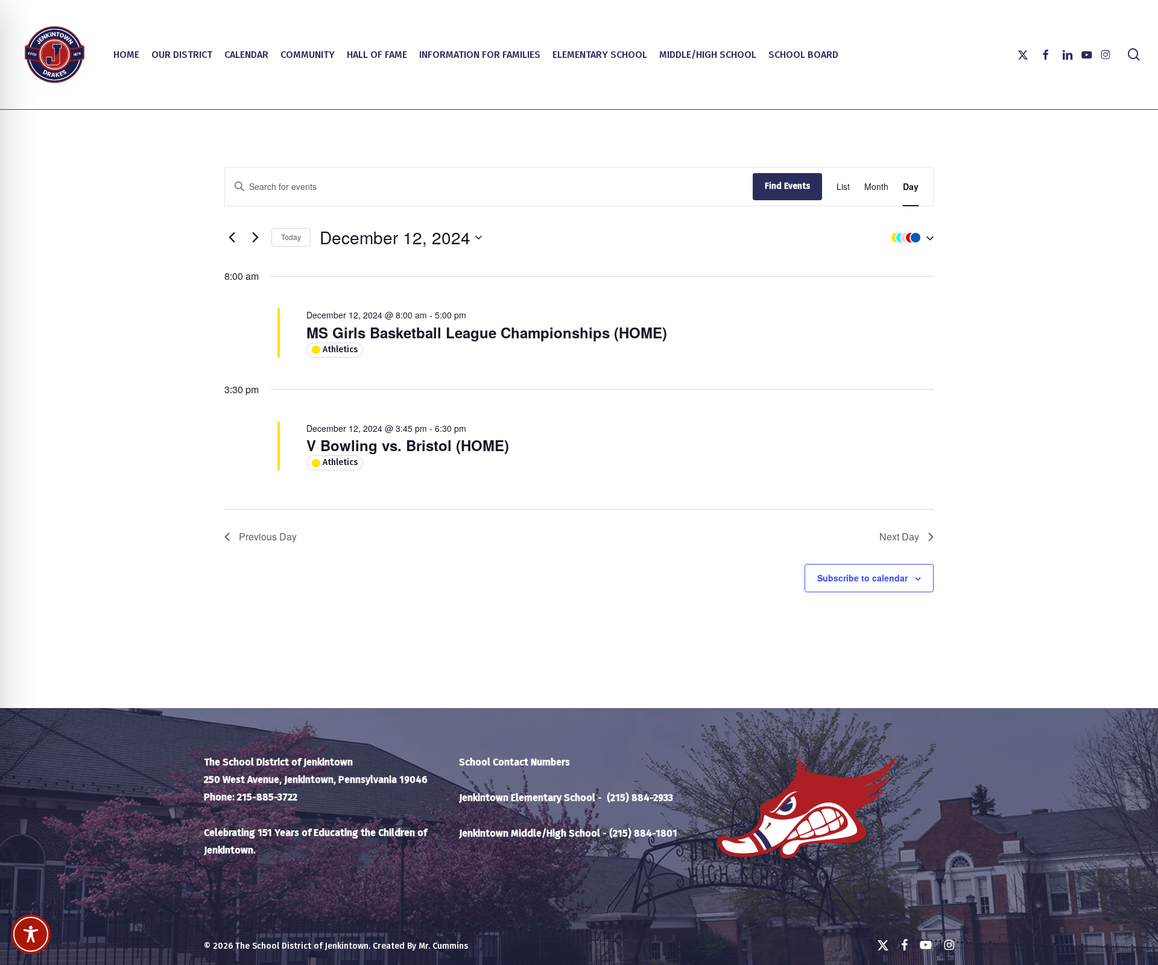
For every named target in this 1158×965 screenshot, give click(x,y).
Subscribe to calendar (862, 578)
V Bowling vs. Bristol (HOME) (407, 445)
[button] (909, 237)
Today (291, 237)
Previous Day (268, 536)
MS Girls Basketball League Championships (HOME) (486, 332)
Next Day (899, 536)
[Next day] (255, 237)
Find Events (787, 186)
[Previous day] (231, 237)
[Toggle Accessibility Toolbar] (30, 934)
